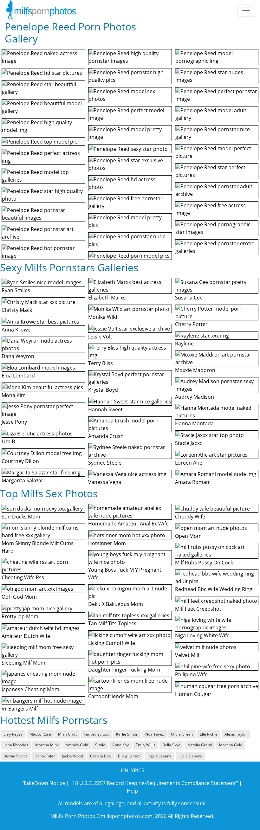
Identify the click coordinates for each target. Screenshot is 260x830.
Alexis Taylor (235, 734)
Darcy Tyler (45, 756)
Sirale (100, 745)
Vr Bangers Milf (20, 708)
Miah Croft (67, 734)
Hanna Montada (194, 423)
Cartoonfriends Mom (113, 696)
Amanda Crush (106, 436)
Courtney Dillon (20, 461)
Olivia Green (182, 734)
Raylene (184, 343)
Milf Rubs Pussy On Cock (204, 562)
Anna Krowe (16, 329)
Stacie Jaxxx (188, 443)
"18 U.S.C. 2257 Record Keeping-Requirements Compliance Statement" (154, 783)
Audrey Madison (194, 396)
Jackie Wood (72, 756)
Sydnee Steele (104, 462)
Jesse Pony (14, 421)
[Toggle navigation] (246, 10)
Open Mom (188, 535)
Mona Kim (14, 395)
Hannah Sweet (105, 409)
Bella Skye (171, 745)
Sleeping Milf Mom (23, 662)
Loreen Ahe (188, 462)
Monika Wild (102, 316)
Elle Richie (209, 734)
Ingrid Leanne (159, 756)
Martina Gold (230, 745)
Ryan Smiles (16, 290)
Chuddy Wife (190, 516)
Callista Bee (100, 756)
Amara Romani (193, 482)
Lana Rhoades (15, 745)
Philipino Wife (191, 674)
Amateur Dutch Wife (26, 636)
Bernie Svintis (15, 756)
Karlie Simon (127, 734)
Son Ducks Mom (21, 516)
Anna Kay (120, 745)
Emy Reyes (13, 734)
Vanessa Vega (104, 482)
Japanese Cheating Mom (30, 689)
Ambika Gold (77, 745)
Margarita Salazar (22, 480)
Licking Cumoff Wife (111, 643)
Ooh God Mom (19, 596)
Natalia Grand (199, 745)
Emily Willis (145, 745)
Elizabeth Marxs (107, 297)
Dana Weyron (18, 356)
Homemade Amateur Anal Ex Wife (128, 523)
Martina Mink (47, 745)
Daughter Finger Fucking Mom (124, 669)
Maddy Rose (40, 734)
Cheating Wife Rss (23, 577)
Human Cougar (193, 694)
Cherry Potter (191, 324)
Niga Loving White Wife (202, 635)
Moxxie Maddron (195, 370)
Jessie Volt (100, 336)
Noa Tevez (154, 734)
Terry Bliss (100, 363)
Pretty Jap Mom (20, 616)
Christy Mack (17, 309)
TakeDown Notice (44, 783)
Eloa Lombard (18, 375)
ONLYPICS (132, 770)
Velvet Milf (187, 655)
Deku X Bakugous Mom (115, 604)
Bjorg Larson (129, 756)
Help (132, 790)
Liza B (8, 441)
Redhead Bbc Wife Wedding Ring (213, 589)
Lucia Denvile (190, 756)
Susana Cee (189, 297)
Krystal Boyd (103, 389)
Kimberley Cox (96, 734)
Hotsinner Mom (107, 543)
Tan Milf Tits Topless (112, 623)
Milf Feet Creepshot (198, 608)
